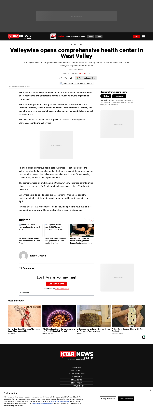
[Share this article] (65, 78)
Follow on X (76, 377)
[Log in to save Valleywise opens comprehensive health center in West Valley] (71, 78)
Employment (76, 383)
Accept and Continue (126, 398)
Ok (150, 390)
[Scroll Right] (92, 220)
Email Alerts (76, 380)
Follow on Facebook (76, 374)
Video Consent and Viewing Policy (42, 403)
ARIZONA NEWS (76, 45)
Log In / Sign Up (56, 284)
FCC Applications (77, 386)
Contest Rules (76, 371)
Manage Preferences (108, 398)
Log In (136, 36)
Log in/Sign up (105, 100)
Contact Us (76, 368)
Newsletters (120, 96)
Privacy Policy (64, 401)
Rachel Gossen (38, 255)
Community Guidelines (62, 289)
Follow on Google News (87, 78)
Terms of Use (54, 401)
